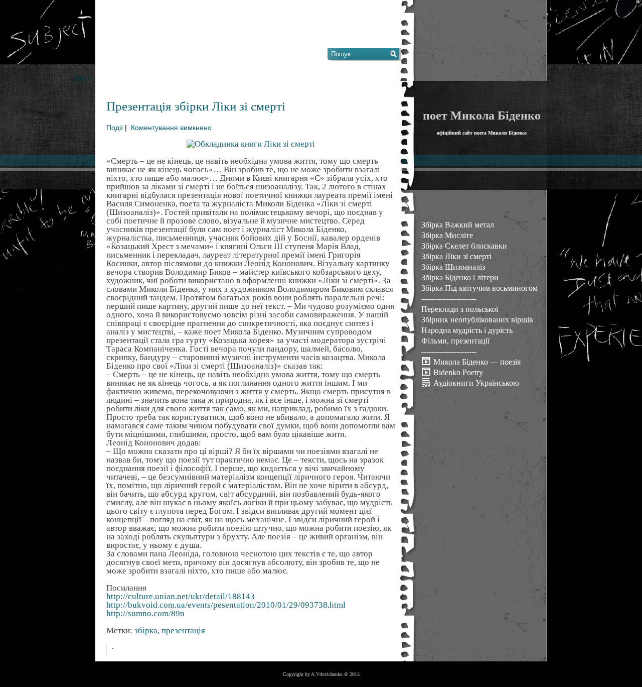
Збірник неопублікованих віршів (477, 319)
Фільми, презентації (455, 340)
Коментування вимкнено (171, 128)
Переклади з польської (459, 309)
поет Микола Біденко (482, 115)
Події (114, 128)
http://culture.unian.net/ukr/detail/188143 (180, 596)
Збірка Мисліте (447, 235)
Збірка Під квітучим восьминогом (479, 288)
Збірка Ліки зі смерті (456, 256)
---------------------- (448, 298)
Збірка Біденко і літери (460, 277)
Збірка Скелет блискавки (464, 246)
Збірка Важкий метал (457, 224)
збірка (145, 630)
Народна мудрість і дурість (467, 330)
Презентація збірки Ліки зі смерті (195, 105)
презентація (183, 630)
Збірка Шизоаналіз (453, 267)
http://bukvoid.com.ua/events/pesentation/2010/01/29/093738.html (226, 605)
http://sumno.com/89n (145, 613)
